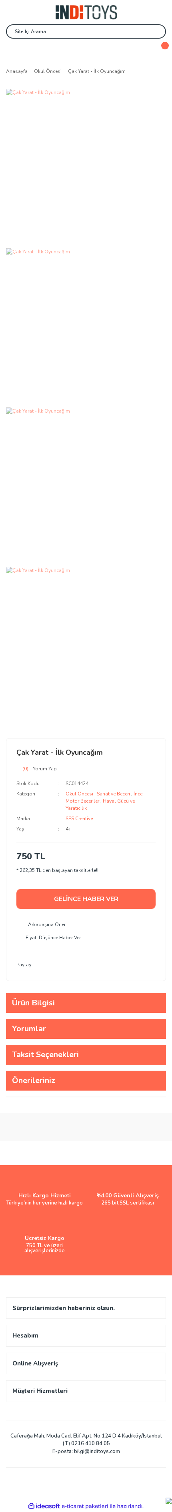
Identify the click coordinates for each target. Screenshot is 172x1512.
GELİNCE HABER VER (86, 899)
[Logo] (85, 12)
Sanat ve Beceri (113, 794)
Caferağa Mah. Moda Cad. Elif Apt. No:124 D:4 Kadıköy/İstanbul (86, 1436)
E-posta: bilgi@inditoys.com (86, 1451)
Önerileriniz (33, 1080)
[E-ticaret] (85, 1506)
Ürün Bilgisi (33, 1002)
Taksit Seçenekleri (45, 1054)
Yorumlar (29, 1028)
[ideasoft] (44, 1506)
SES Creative (79, 818)
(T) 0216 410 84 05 (86, 1443)
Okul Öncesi (79, 794)
